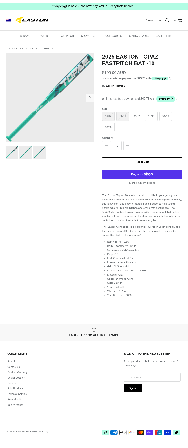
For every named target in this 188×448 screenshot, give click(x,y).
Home (8, 48)
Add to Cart (142, 161)
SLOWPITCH (88, 35)
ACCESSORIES (113, 35)
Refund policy (15, 399)
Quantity (107, 137)
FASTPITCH (67, 35)
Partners (12, 383)
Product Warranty (17, 372)
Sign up (133, 388)
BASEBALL (45, 35)
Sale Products (15, 388)
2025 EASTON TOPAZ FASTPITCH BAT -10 (33, 48)
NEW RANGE (24, 35)
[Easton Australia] (28, 20)
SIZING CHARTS (139, 35)
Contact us (13, 366)
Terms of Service (17, 393)
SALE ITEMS (163, 35)
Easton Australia (115, 85)
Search (11, 361)
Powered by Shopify (39, 431)
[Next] (90, 98)
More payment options (142, 182)
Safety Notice (15, 404)
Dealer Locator (16, 377)
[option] (50, 97)
